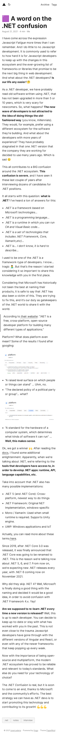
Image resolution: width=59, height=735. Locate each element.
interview (28, 720)
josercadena (16, 730)
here (13, 538)
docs (5, 452)
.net (6, 720)
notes (16, 720)
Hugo (36, 730)
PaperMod (50, 730)
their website (29, 316)
